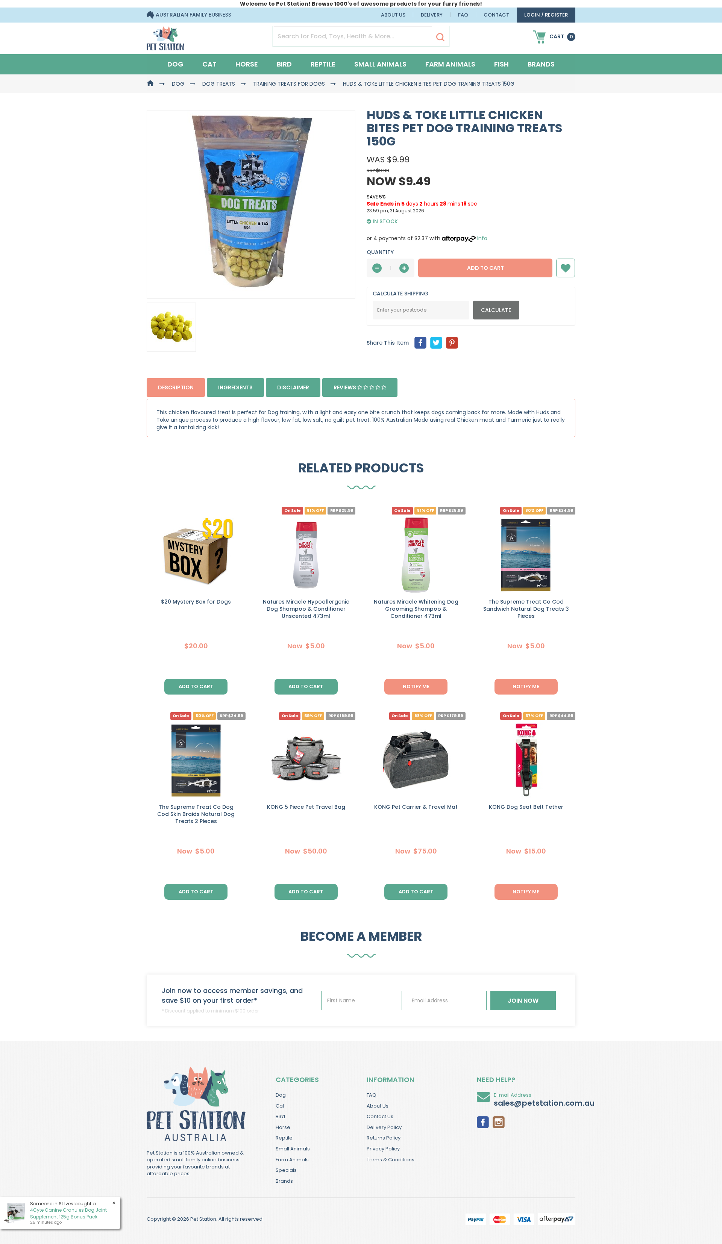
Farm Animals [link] (292, 1159)
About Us (393, 14)
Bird (284, 64)
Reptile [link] (284, 1137)
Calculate (496, 310)
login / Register (546, 14)
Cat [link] (280, 1105)
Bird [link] (280, 1116)
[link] (483, 1121)
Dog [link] (281, 1095)
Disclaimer (293, 387)
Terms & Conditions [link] (390, 1159)
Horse (246, 64)
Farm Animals (450, 64)
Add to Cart (485, 268)
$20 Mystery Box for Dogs (196, 601)
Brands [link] (284, 1181)
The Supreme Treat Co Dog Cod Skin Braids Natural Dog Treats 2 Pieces (196, 814)
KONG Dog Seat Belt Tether (526, 807)
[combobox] (390, 671)
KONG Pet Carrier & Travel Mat (416, 807)
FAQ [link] (371, 1095)
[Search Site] (440, 37)
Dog (175, 64)
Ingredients (235, 387)
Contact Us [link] (380, 1116)
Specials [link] (286, 1170)
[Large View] (171, 327)
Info (482, 238)
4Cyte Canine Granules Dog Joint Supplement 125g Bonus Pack (68, 1213)
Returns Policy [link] (383, 1137)
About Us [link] (377, 1105)
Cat (209, 64)
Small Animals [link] (293, 1148)
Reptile (323, 64)
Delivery (432, 14)
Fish (501, 64)
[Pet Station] (165, 36)
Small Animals (380, 64)
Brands (541, 64)
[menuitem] (420, 343)
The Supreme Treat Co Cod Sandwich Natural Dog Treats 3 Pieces (526, 609)
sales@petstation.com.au (544, 1103)
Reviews (345, 387)
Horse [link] (283, 1127)
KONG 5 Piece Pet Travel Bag (306, 807)
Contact (496, 14)
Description (176, 387)
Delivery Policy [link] (384, 1127)
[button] (565, 268)
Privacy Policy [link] (383, 1148)
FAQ (463, 14)
